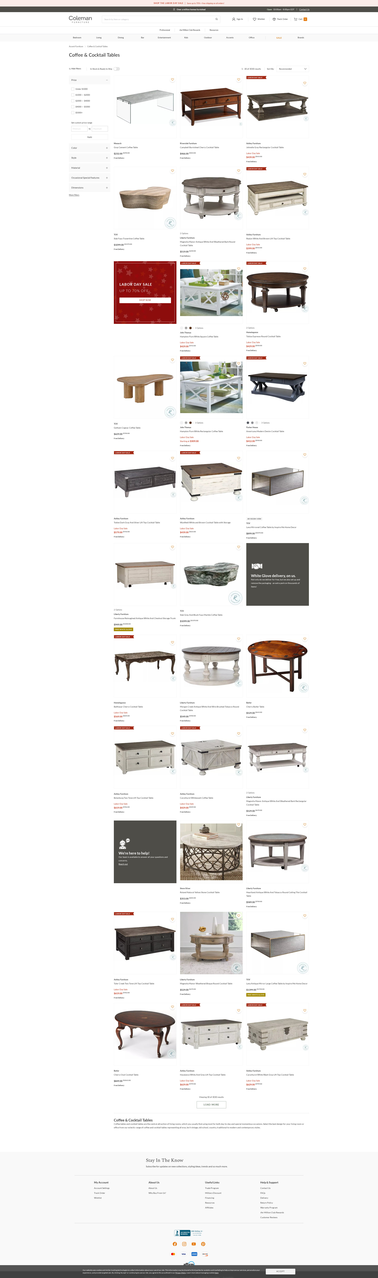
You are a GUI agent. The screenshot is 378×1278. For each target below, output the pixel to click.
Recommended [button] (285, 69)
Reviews (268, 1217)
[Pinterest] (203, 1245)
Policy (266, 1202)
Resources (214, 30)
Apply (89, 137)
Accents (230, 38)
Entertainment (164, 38)
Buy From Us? (157, 1193)
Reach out (123, 864)
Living (98, 38)
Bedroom (77, 38)
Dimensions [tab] (77, 187)
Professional (165, 30)
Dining (121, 38)
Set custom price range (81, 122)
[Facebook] (174, 1245)
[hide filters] (76, 69)
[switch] (116, 69)
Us (153, 1188)
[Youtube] (193, 1245)
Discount (213, 1193)
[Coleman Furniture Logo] (80, 22)
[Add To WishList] (172, 79)
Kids (186, 38)
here (216, 1273)
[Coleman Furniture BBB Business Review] (189, 1235)
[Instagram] (184, 1245)
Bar (142, 38)
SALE (279, 38)
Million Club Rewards (189, 30)
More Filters (74, 195)
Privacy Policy (180, 1273)
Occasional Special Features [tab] (85, 177)
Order (99, 1193)
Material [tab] (75, 167)
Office (251, 38)
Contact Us (304, 9)
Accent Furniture (76, 46)
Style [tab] (73, 157)
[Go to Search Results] (216, 19)
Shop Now (145, 300)
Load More (211, 1105)
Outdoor (208, 38)
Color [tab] (74, 147)
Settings (102, 1188)
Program (212, 1188)
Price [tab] (73, 79)
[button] (237, 19)
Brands (301, 38)
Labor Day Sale (253, 153)
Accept (280, 1272)
